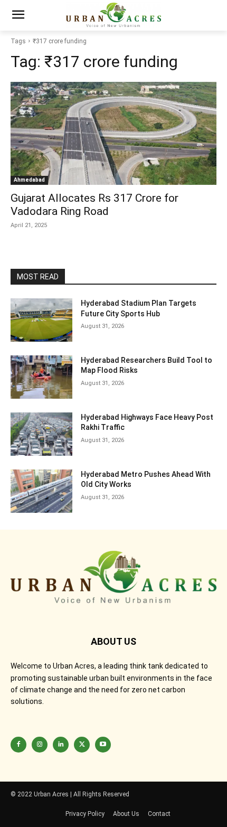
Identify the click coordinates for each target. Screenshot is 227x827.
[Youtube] (103, 745)
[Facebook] (18, 745)
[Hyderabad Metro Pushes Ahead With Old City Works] (41, 491)
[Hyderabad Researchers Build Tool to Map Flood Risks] (41, 377)
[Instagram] (40, 745)
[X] (82, 745)
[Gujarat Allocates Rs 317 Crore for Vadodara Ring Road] (113, 133)
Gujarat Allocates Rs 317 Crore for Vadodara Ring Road (94, 205)
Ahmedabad (29, 180)
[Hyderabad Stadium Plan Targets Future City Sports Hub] (41, 320)
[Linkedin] (61, 745)
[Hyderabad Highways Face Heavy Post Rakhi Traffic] (41, 434)
